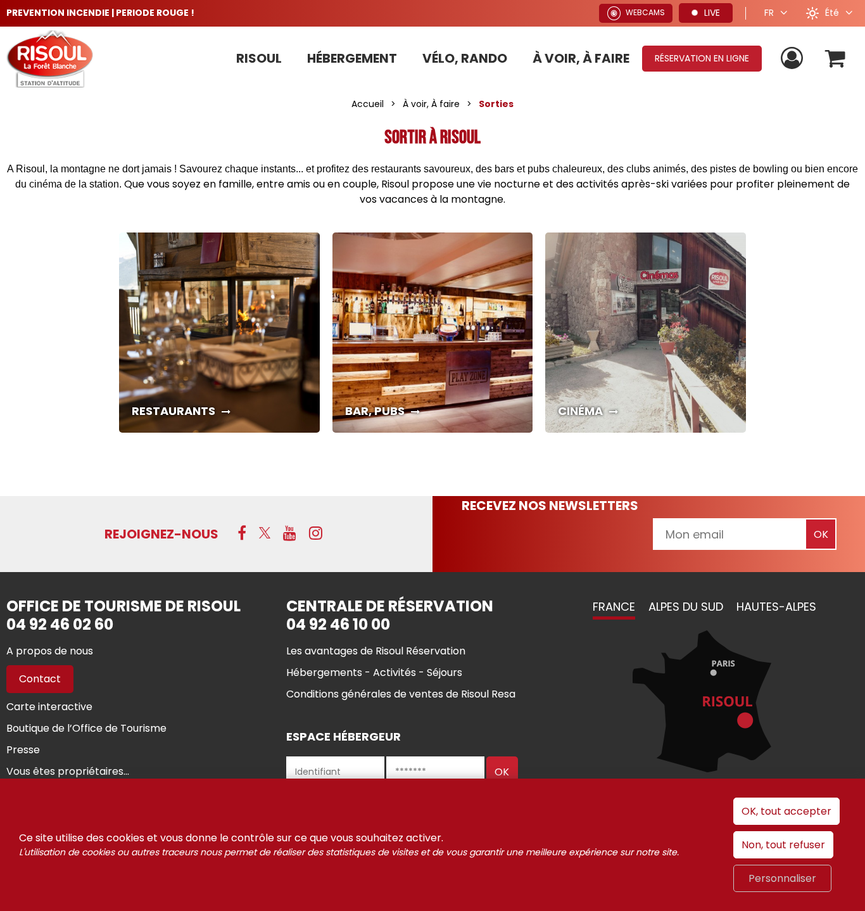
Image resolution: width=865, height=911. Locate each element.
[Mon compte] (793, 58)
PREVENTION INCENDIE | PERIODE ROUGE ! (100, 12)
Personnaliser (782, 878)
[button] (835, 58)
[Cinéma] (645, 333)
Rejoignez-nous (161, 534)
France (614, 607)
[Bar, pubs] (432, 333)
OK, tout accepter (786, 811)
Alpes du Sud (685, 607)
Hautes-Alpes (776, 607)
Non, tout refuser (783, 845)
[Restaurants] (219, 333)
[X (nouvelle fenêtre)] (264, 532)
